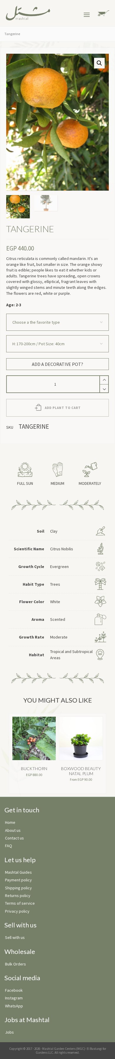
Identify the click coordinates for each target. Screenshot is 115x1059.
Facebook (14, 990)
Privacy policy (17, 911)
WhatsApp (14, 1006)
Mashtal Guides (18, 872)
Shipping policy (18, 888)
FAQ (8, 845)
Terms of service (20, 903)
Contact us (14, 838)
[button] (99, 63)
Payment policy (18, 880)
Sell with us (15, 937)
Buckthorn (34, 768)
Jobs (9, 1032)
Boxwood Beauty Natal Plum (81, 771)
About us (13, 830)
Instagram (14, 998)
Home (10, 822)
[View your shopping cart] (102, 12)
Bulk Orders (15, 964)
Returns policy (17, 895)
